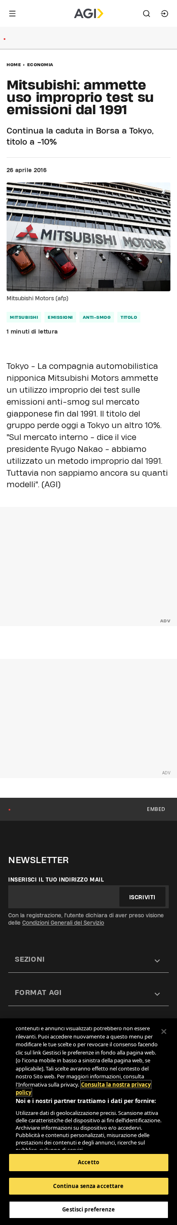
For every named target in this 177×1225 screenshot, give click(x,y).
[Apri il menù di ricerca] (146, 13)
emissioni (60, 317)
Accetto (88, 1162)
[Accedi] (165, 13)
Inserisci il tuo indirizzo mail (56, 879)
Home (14, 64)
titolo (129, 317)
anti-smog (97, 317)
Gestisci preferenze (88, 1209)
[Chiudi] (164, 1031)
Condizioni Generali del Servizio (63, 922)
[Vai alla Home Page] (89, 13)
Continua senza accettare (88, 1186)
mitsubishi (24, 317)
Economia (40, 64)
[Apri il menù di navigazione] (12, 13)
